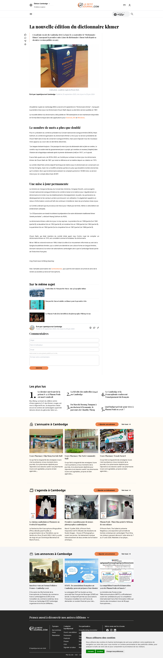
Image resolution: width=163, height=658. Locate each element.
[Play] (127, 14)
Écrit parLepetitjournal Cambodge (42, 94)
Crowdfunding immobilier (88, 630)
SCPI (80, 633)
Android (69, 118)
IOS (74, 118)
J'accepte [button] (91, 651)
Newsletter (56, 635)
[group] (127, 13)
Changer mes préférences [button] (114, 651)
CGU (65, 644)
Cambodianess (56, 269)
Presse (66, 641)
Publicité (67, 638)
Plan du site (70, 655)
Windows (81, 118)
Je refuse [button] (100, 651)
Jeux (80, 644)
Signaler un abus (70, 647)
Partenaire (67, 635)
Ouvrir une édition (70, 632)
